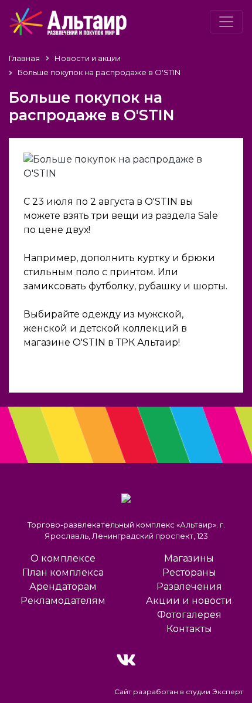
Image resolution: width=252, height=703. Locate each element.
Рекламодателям (63, 600)
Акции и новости (189, 600)
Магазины (189, 558)
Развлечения (189, 586)
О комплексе (63, 558)
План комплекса (63, 572)
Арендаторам (63, 586)
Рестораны (189, 572)
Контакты (189, 628)
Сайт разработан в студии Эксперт (178, 691)
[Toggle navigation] (226, 21)
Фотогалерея (189, 614)
